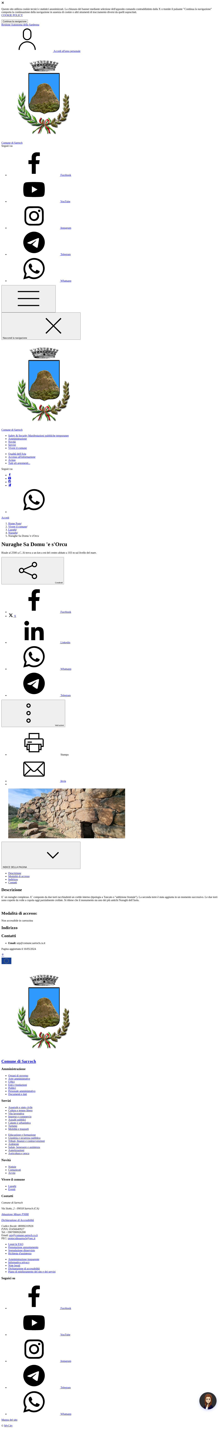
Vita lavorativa (16, 1113)
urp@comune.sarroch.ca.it (23, 1235)
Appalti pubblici (17, 1119)
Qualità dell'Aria (17, 453)
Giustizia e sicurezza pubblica (24, 1137)
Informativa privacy (19, 1262)
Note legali (14, 1265)
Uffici (11, 1081)
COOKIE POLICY (12, 15)
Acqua (11, 460)
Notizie (12, 1166)
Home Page (14, 523)
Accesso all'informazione (21, 456)
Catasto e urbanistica (19, 1122)
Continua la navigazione (14, 21)
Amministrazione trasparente (23, 1259)
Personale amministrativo (21, 1091)
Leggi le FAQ (15, 1244)
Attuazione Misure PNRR (15, 1214)
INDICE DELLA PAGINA (15, 867)
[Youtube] (9, 478)
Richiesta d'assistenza (19, 1253)
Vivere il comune (17, 526)
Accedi (5, 517)
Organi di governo (18, 1075)
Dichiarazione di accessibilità (24, 1268)
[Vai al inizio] (2, 955)
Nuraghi (12, 532)
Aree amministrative (19, 1078)
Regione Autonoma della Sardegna (20, 24)
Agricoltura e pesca (18, 1153)
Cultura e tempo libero (20, 1110)
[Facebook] (9, 475)
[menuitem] (39, 611)
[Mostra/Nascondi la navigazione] (28, 298)
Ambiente (13, 1144)
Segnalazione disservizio (21, 1250)
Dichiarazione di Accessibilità (17, 1220)
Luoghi (12, 529)
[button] (38, 435)
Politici (12, 1087)
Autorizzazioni (16, 1150)
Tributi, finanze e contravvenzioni (26, 1141)
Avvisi (11, 1172)
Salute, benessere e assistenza (24, 1147)
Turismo (12, 1125)
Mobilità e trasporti (18, 1129)
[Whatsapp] (34, 511)
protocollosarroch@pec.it (21, 1238)
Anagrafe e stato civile (20, 1107)
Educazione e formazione (22, 1134)
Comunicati (14, 1169)
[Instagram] (9, 482)
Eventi (11, 1189)
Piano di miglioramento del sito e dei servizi (32, 1271)
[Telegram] (9, 485)
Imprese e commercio (19, 1116)
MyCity (8, 1425)
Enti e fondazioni (17, 1084)
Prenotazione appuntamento (23, 1247)
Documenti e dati (17, 1094)
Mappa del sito (9, 1419)
